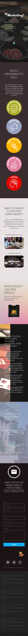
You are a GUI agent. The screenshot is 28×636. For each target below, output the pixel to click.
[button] (14, 446)
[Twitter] (14, 562)
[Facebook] (8, 562)
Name (5, 502)
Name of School (7, 521)
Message (5, 528)
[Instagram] (20, 562)
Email (4, 514)
